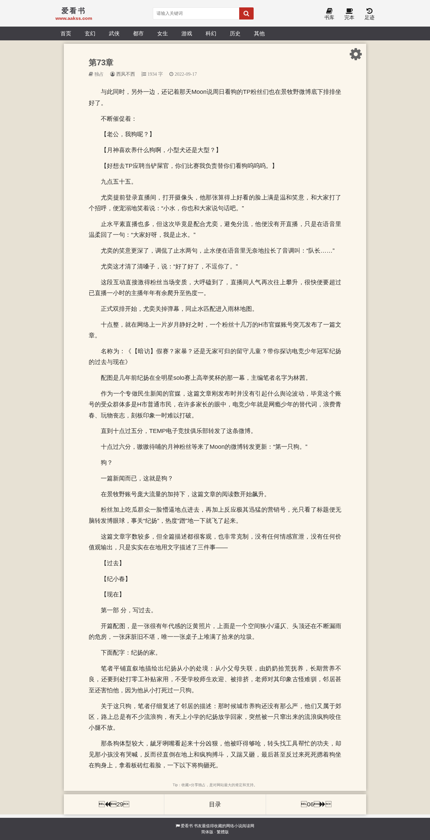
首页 (65, 33)
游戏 (186, 33)
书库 (329, 17)
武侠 (114, 33)
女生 (162, 33)
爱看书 (187, 826)
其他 (259, 33)
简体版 (207, 832)
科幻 (211, 33)
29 (114, 804)
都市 (138, 33)
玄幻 (90, 33)
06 (316, 804)
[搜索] (246, 13)
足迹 (369, 17)
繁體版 (223, 832)
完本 (349, 17)
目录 (215, 804)
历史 (235, 33)
